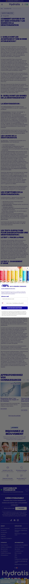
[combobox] (3, 303)
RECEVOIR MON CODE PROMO (14, 308)
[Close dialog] (27, 268)
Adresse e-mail (5, 296)
